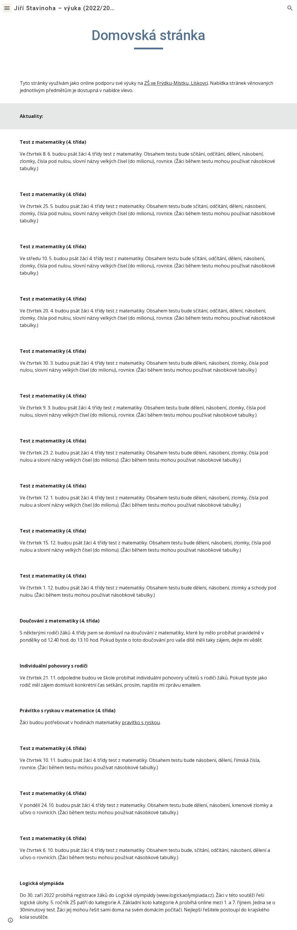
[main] (148, 38)
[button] (7, 8)
